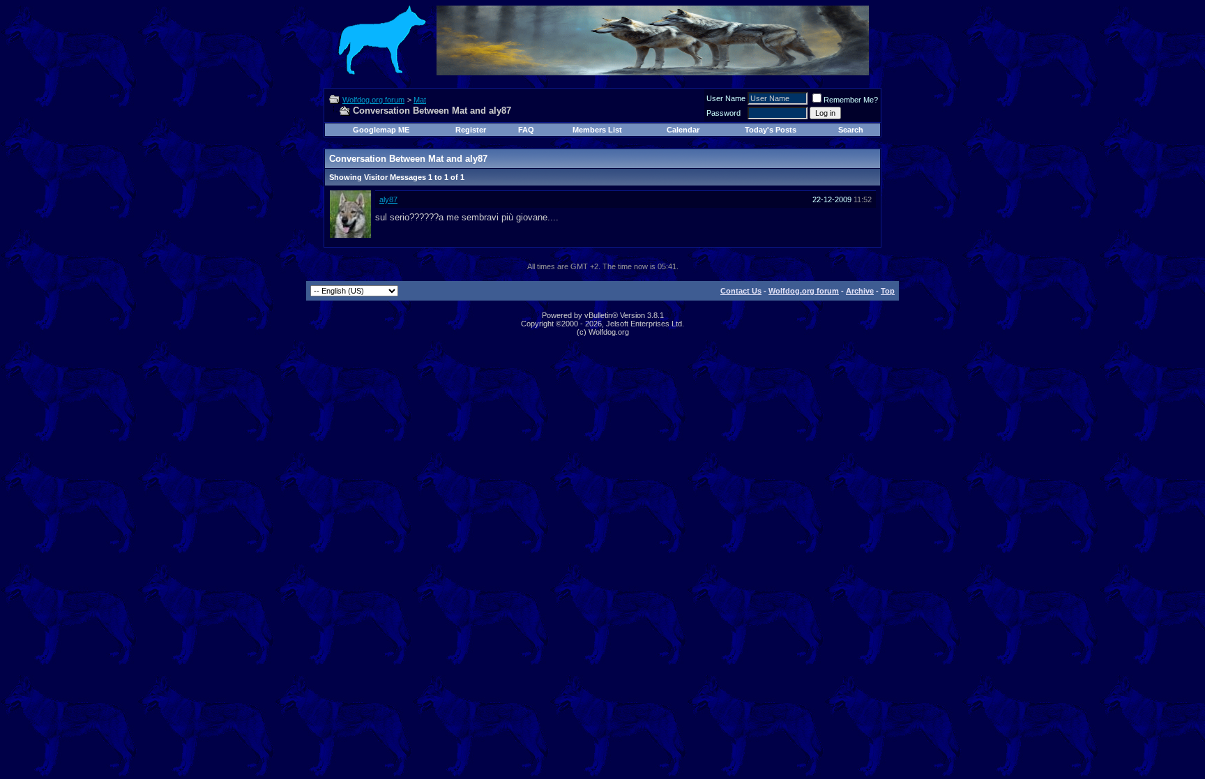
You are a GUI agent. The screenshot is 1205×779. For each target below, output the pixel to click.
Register (470, 130)
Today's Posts (770, 130)
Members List (597, 130)
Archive (860, 291)
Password (723, 113)
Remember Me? (851, 100)
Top (888, 291)
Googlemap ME (381, 130)
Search (850, 130)
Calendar (683, 130)
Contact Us (740, 291)
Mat (420, 100)
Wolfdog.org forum (373, 100)
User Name (725, 98)
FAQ (526, 130)
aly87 (388, 199)
